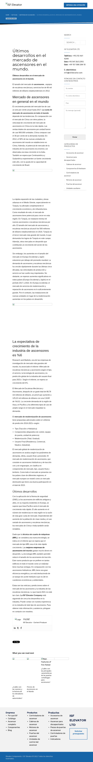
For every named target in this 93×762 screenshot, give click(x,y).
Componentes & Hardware (76, 169)
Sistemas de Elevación (43, 38)
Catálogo (12, 718)
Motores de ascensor (74, 180)
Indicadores (55, 739)
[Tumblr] (18, 628)
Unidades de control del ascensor (34, 742)
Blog (10, 730)
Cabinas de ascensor (73, 164)
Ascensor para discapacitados (70, 158)
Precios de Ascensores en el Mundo (32, 689)
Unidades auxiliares (73, 188)
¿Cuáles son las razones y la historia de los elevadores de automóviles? (17, 692)
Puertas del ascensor (74, 184)
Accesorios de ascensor (75, 153)
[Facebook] (21, 628)
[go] (83, 42)
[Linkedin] (15, 628)
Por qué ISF (13, 716)
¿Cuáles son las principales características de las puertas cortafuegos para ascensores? (46, 675)
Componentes (14, 727)
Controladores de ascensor (71, 174)
